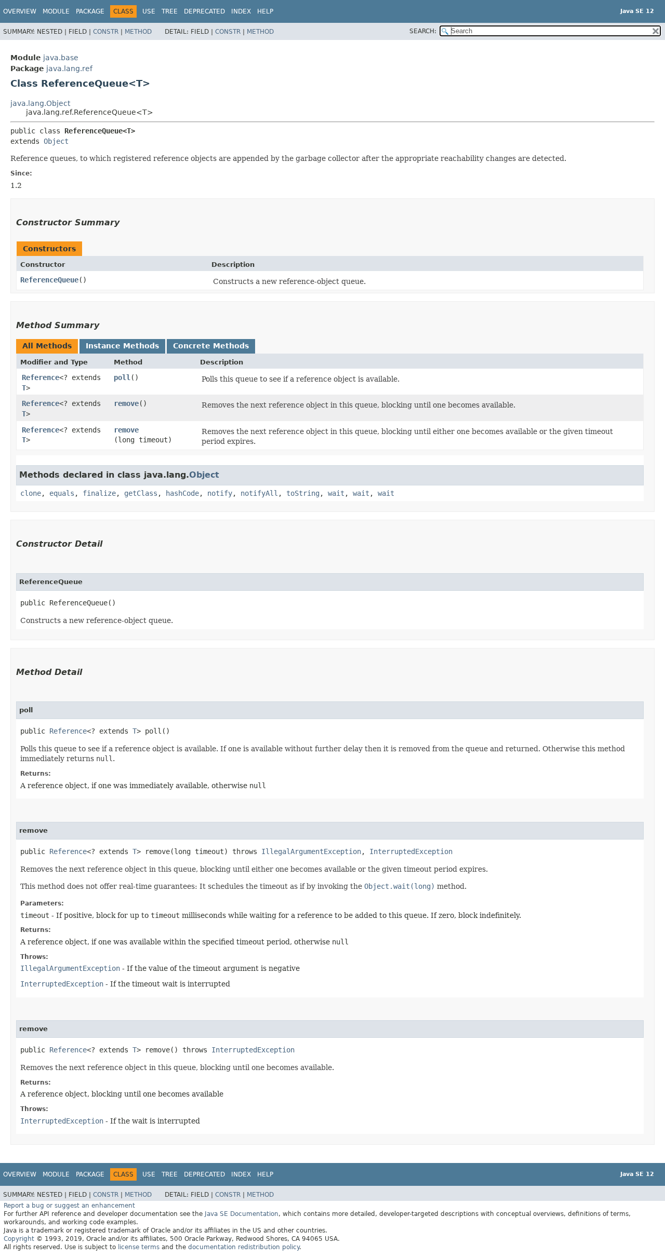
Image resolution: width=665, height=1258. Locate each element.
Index (241, 11)
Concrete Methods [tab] (211, 346)
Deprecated (204, 11)
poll (122, 377)
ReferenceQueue (49, 280)
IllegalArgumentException (311, 851)
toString (303, 493)
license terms (138, 1247)
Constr (105, 31)
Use (148, 11)
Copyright (19, 1238)
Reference (40, 377)
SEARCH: (422, 31)
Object (56, 141)
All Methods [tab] (47, 346)
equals (61, 493)
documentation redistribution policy (243, 1247)
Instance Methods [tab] (122, 346)
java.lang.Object (40, 103)
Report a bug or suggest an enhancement (69, 1205)
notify (219, 493)
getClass (140, 493)
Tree (170, 11)
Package (90, 11)
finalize (99, 493)
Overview (19, 11)
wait (336, 493)
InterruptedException (411, 851)
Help (265, 11)
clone (30, 493)
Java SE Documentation (241, 1214)
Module (56, 11)
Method (138, 31)
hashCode (182, 493)
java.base (60, 57)
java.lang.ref (69, 68)
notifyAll (259, 493)
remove (126, 403)
